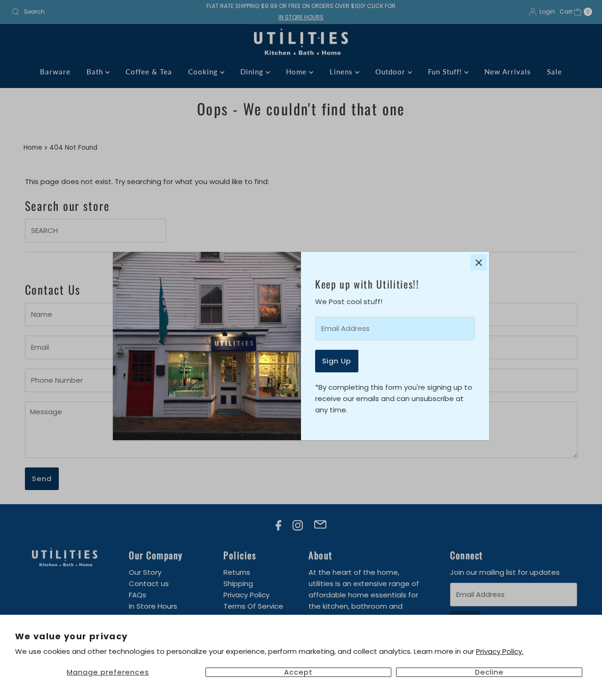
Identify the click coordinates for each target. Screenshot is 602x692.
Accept (298, 672)
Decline (489, 672)
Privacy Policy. (499, 651)
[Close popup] (478, 262)
